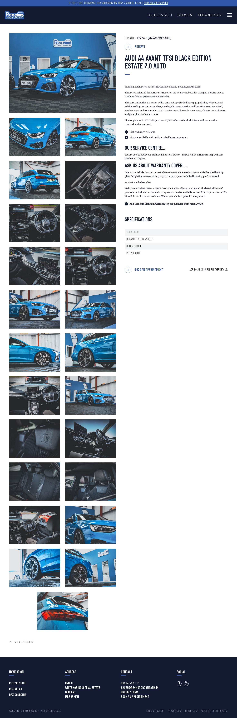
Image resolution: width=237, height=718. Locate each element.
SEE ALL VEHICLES (24, 642)
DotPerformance (220, 711)
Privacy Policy (175, 711)
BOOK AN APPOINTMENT (149, 270)
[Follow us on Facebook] (179, 683)
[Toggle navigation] (229, 15)
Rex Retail (16, 689)
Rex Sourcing (17, 695)
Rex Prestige (17, 683)
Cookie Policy (191, 711)
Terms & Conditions (155, 711)
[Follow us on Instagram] (186, 683)
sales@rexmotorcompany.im (139, 688)
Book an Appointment (156, 3)
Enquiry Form (185, 15)
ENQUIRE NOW (200, 269)
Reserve (140, 47)
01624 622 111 (164, 15)
